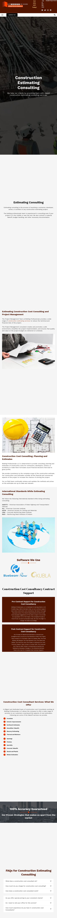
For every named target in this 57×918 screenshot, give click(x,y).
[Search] (54, 15)
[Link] (12, 4)
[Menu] (2, 15)
